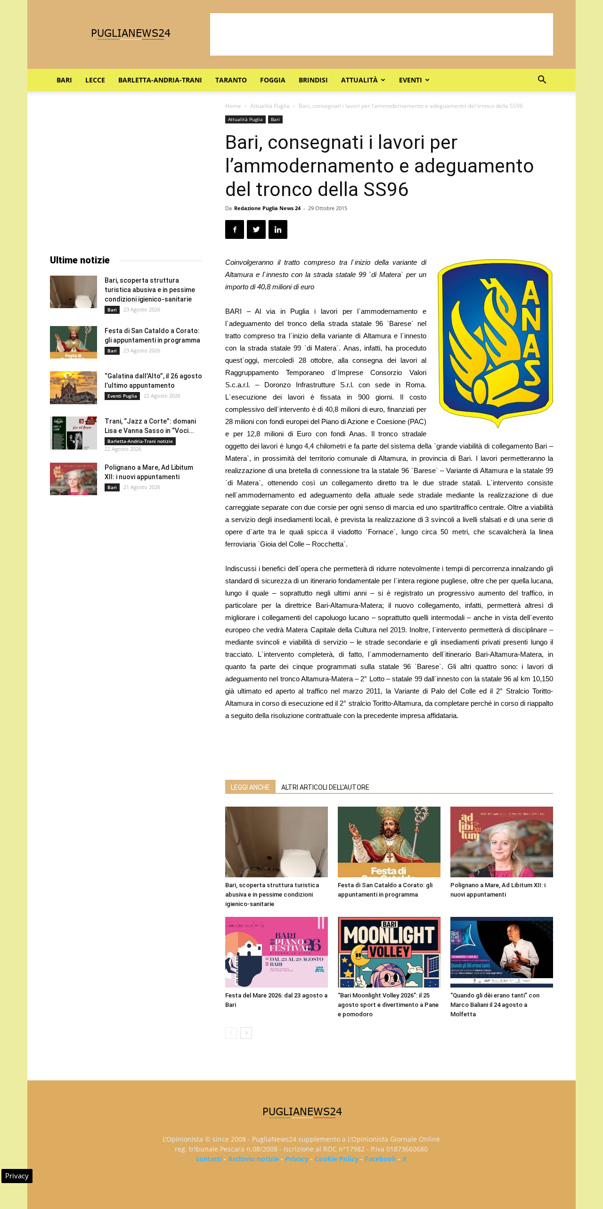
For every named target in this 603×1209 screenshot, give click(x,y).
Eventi (410, 79)
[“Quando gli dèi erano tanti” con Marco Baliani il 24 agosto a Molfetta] (501, 952)
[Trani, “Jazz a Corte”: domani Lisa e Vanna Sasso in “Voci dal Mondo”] (73, 433)
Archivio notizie (253, 1158)
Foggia (272, 79)
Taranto (231, 79)
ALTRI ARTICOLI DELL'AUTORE (325, 787)
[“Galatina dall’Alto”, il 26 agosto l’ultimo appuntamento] (73, 387)
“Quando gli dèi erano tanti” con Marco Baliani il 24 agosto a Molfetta (494, 1005)
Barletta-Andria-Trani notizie (140, 441)
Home (233, 106)
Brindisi (313, 79)
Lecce (95, 79)
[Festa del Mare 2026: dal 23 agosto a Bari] (276, 952)
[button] (541, 80)
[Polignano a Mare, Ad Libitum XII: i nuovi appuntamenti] (501, 842)
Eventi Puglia (122, 395)
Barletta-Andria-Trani (160, 79)
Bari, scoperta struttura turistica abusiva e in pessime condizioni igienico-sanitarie (272, 894)
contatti (209, 1158)
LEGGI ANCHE (250, 787)
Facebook (380, 1158)
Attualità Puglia (270, 106)
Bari (64, 79)
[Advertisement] (381, 34)
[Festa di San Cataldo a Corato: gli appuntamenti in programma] (389, 842)
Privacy (297, 1158)
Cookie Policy (337, 1158)
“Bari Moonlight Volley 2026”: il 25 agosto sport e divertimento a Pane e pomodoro (388, 1005)
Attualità (359, 79)
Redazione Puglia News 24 (267, 208)
